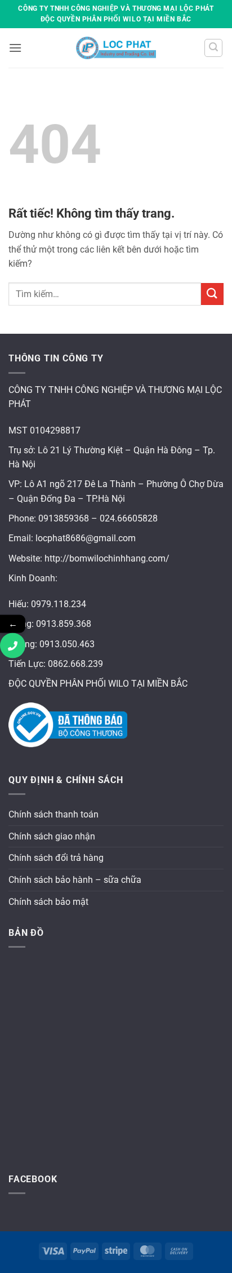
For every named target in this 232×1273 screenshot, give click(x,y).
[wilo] (116, 48)
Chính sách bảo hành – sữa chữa (74, 879)
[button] (15, 47)
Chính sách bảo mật (48, 901)
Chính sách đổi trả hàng (56, 857)
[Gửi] (212, 294)
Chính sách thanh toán (53, 814)
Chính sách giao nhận (51, 836)
